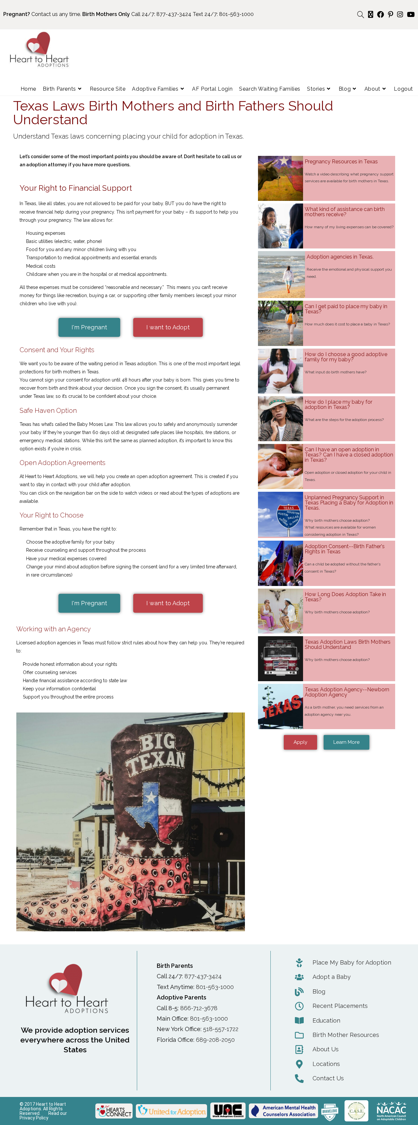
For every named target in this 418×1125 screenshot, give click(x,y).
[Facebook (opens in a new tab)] (380, 14)
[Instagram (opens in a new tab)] (400, 14)
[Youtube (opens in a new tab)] (410, 14)
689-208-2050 (215, 1039)
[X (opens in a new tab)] (370, 14)
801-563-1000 (236, 14)
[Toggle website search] (360, 15)
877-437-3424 (173, 14)
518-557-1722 (220, 1029)
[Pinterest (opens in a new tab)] (390, 14)
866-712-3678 (198, 1008)
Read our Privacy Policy (43, 1115)
